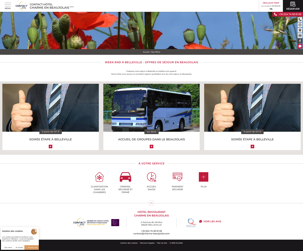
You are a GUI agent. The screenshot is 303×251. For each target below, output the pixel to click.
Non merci (8, 247)
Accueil (146, 52)
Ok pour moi (32, 247)
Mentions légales (147, 243)
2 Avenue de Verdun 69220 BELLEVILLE (151, 223)
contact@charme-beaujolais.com (151, 233)
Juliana (179, 243)
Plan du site (162, 243)
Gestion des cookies (129, 243)
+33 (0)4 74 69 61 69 (151, 231)
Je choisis (19, 247)
